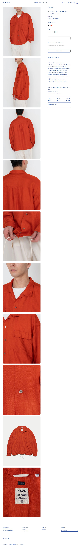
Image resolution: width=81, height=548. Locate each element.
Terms (10, 544)
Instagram (44, 527)
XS (49, 32)
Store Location (25, 531)
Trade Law (21, 544)
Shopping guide (52, 105)
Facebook (44, 529)
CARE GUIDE (58, 99)
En (62, 2)
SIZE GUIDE (49, 99)
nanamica (50, 16)
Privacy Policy (15, 544)
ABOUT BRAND (68, 99)
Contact (24, 529)
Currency (5, 538)
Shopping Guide (25, 527)
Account (70, 2)
